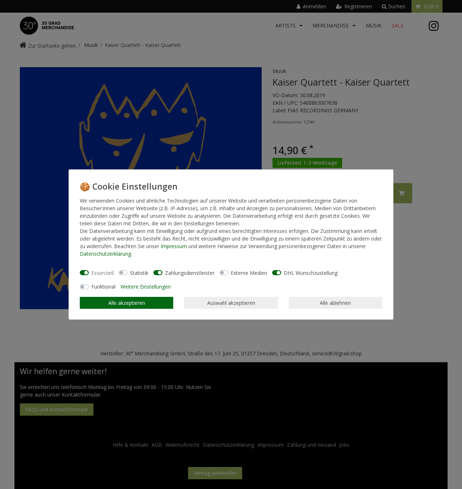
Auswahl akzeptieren (231, 302)
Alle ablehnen (335, 302)
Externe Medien (249, 272)
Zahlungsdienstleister (189, 272)
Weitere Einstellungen (146, 286)
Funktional (103, 286)
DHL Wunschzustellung (310, 272)
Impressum (174, 246)
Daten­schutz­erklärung (105, 253)
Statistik (139, 272)
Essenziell (102, 272)
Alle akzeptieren (126, 302)
